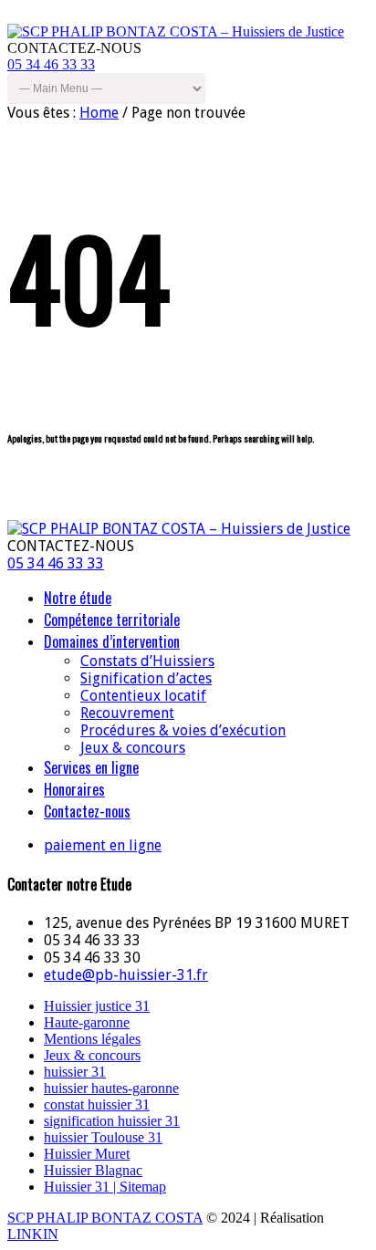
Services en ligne (91, 767)
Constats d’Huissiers (147, 661)
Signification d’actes (146, 678)
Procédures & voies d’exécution (183, 730)
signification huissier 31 (112, 1121)
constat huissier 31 (97, 1104)
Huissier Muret (87, 1153)
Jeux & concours (132, 747)
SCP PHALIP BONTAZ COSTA (105, 1217)
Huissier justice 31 (97, 1006)
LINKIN (32, 1234)
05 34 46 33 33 (51, 64)
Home (99, 112)
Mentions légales (92, 1039)
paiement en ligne (103, 845)
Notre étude (77, 598)
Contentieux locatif (143, 695)
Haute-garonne (87, 1022)
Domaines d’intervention (112, 641)
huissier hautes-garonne (111, 1088)
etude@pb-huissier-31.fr (126, 975)
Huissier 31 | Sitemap (105, 1186)
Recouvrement (127, 713)
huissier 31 (75, 1071)
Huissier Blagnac (93, 1170)
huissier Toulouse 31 (103, 1137)
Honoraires (74, 789)
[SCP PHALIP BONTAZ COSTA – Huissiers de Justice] (175, 31)
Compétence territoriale (112, 619)
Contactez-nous (87, 811)
